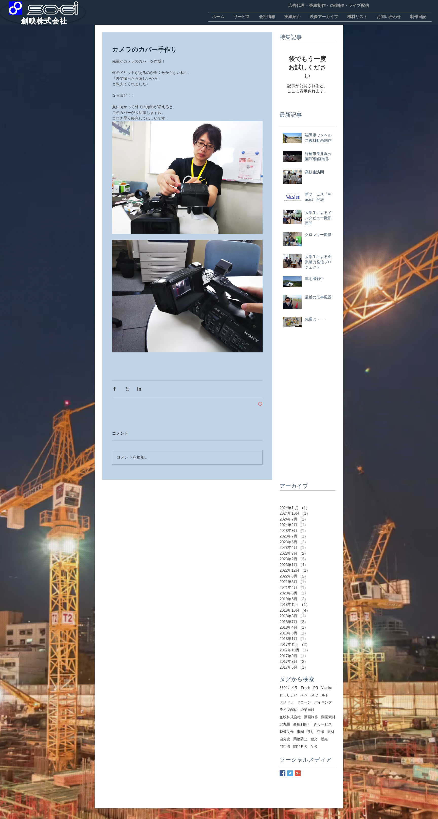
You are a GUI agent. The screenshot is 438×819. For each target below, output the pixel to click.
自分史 (285, 739)
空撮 (320, 732)
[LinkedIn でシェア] (139, 388)
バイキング (323, 702)
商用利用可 (302, 724)
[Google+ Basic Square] (298, 773)
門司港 (285, 746)
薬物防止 (300, 739)
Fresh (305, 688)
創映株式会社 (290, 717)
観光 (314, 739)
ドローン (304, 702)
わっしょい (288, 695)
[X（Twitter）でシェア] (126, 388)
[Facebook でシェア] (114, 388)
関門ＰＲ (300, 746)
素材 (330, 732)
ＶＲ (314, 746)
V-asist (326, 688)
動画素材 (328, 717)
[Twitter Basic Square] (290, 773)
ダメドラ (287, 702)
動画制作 (311, 717)
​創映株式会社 (44, 21)
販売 (324, 739)
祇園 (300, 732)
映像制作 (287, 732)
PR (315, 688)
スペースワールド (314, 695)
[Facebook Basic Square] (282, 773)
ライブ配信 (288, 710)
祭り (310, 732)
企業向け (307, 710)
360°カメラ (289, 688)
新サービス (323, 724)
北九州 (285, 724)
